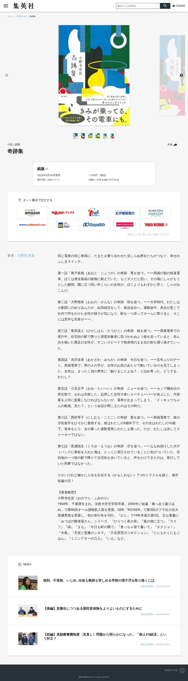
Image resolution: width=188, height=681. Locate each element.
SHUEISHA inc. (86, 677)
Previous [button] (6, 75)
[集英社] (23, 5)
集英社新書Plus (147, 587)
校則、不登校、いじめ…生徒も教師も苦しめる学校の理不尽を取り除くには (99, 580)
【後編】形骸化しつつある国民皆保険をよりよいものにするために (92, 608)
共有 (170, 144)
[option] (94, 75)
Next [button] (181, 75)
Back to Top (174, 670)
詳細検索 (180, 5)
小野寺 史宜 (26, 255)
